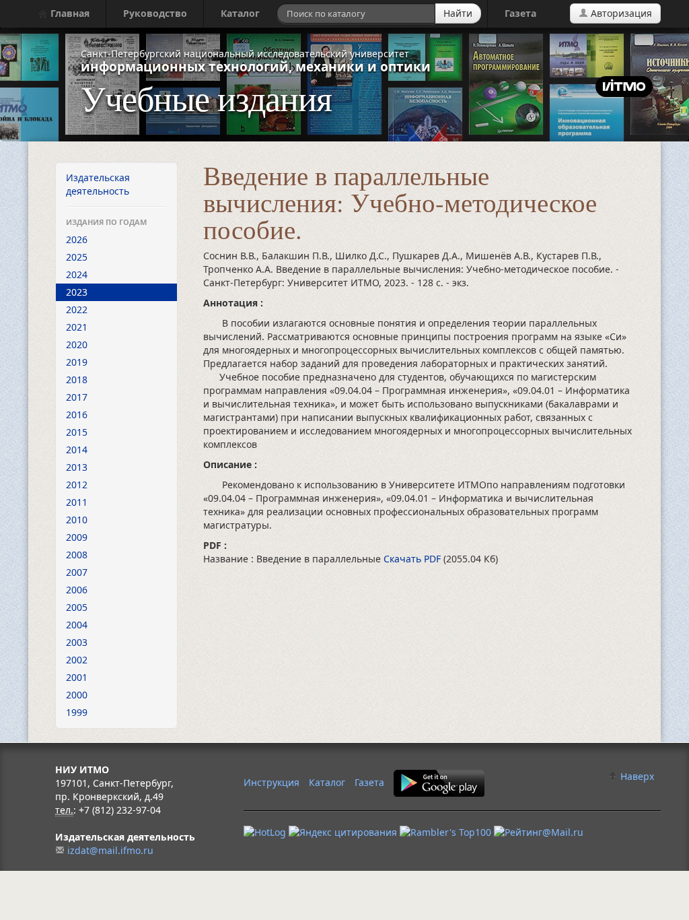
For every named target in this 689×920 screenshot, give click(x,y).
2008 (76, 554)
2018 (76, 379)
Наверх (636, 776)
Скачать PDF (413, 558)
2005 (76, 607)
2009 (76, 537)
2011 (76, 502)
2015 (76, 432)
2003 (76, 642)
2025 (76, 257)
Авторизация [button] (620, 13)
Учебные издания (206, 97)
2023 (76, 292)
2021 (76, 327)
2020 (76, 344)
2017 (76, 397)
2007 (76, 572)
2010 (76, 519)
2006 (76, 589)
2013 (76, 467)
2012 (76, 484)
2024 (76, 274)
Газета (520, 13)
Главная (68, 13)
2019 (76, 362)
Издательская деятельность (98, 184)
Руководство (155, 13)
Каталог (240, 13)
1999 (76, 712)
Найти (457, 13)
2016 (76, 414)
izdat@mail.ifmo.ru (110, 850)
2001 (76, 677)
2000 (76, 694)
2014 (76, 449)
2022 (76, 309)
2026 (76, 239)
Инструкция (271, 782)
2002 (76, 659)
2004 (76, 624)
